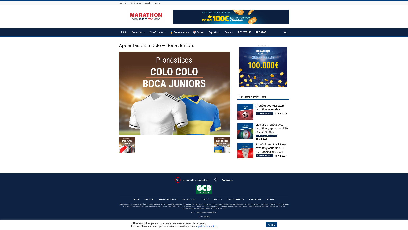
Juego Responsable (152, 3)
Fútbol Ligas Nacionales (266, 136)
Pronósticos (156, 32)
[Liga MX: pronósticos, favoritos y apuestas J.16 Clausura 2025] (245, 131)
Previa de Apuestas (265, 113)
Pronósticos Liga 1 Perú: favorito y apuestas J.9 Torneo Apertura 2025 (271, 148)
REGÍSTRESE (244, 32)
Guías (228, 32)
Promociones (189, 199)
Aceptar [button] (271, 225)
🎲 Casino (198, 32)
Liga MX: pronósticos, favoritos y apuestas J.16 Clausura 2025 (272, 128)
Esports (213, 32)
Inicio (124, 32)
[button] (285, 32)
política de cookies (207, 226)
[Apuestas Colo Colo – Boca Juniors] (174, 133)
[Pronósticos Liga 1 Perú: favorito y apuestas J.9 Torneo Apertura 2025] (245, 150)
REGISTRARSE (255, 199)
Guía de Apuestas (235, 199)
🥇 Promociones (179, 32)
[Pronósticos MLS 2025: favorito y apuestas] (245, 112)
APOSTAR (261, 32)
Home (136, 199)
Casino (205, 199)
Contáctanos (136, 3)
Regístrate (123, 3)
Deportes (137, 32)
